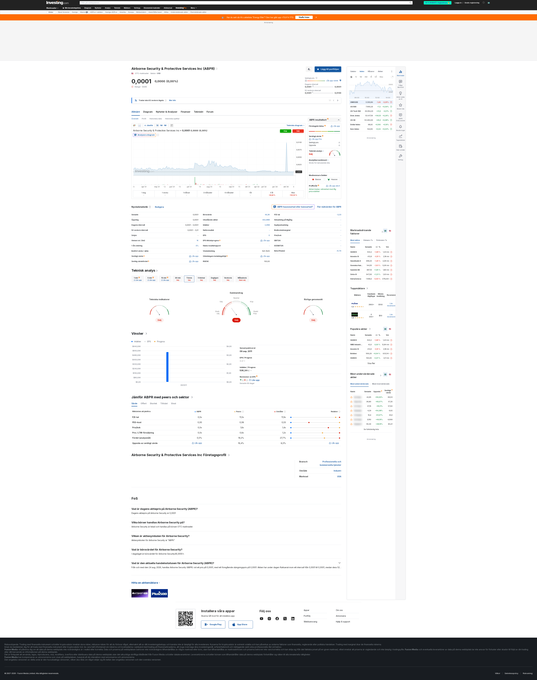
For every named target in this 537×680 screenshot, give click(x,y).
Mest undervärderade (359, 384)
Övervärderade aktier (198, 12)
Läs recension (391, 304)
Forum (210, 111)
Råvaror (371, 71)
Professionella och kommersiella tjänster (330, 463)
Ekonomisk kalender (152, 8)
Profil (144, 119)
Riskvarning (527, 673)
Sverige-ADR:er (111, 12)
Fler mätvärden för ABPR (329, 207)
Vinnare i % (368, 240)
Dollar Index (355, 124)
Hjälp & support (343, 621)
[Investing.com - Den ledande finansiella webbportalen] (57, 3)
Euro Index (354, 129)
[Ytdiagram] (139, 125)
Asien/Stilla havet (155, 12)
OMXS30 (354, 102)
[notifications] (483, 2)
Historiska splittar (172, 119)
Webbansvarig (310, 621)
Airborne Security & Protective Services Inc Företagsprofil (178, 455)
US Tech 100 (355, 111)
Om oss (339, 610)
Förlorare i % (381, 240)
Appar (306, 610)
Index (362, 71)
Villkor (497, 673)
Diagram (148, 111)
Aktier (50, 12)
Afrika (166, 12)
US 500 (353, 107)
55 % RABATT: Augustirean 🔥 (437, 3)
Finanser (185, 111)
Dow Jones (355, 116)
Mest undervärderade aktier (362, 375)
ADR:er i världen (96, 12)
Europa (131, 12)
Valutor (353, 71)
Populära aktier (358, 329)
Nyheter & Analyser (166, 111)
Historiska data (155, 119)
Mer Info (172, 100)
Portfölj (307, 616)
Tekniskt (198, 111)
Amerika (123, 12)
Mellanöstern (141, 12)
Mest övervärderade (380, 384)
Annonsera (341, 616)
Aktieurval (168, 8)
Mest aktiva (355, 240)
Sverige (75, 12)
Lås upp (198, 443)
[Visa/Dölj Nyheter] (171, 125)
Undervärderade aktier (179, 12)
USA (339, 476)
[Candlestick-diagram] (134, 125)
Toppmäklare (357, 288)
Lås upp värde (332, 81)
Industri (337, 471)
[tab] (137, 279)
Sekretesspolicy (511, 673)
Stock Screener (64, 12)
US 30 (352, 120)
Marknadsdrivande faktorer (360, 232)
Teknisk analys (143, 270)
